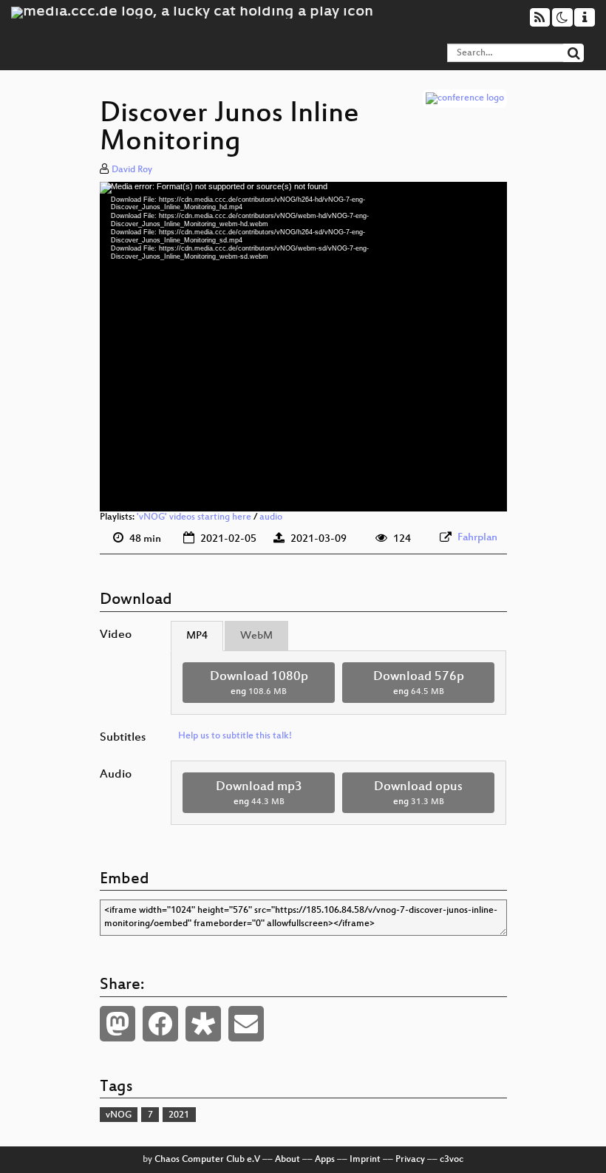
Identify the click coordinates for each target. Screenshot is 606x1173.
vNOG (119, 1115)
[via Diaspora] (203, 1023)
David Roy (132, 170)
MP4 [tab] (197, 636)
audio (270, 517)
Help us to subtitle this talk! (235, 736)
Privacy (410, 1160)
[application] (303, 347)
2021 (178, 1115)
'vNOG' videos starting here (194, 517)
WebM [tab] (256, 636)
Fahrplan (477, 537)
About (287, 1160)
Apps (325, 1160)
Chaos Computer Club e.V (207, 1160)
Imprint (365, 1160)
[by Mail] (246, 1023)
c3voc (451, 1160)
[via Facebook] (160, 1023)
